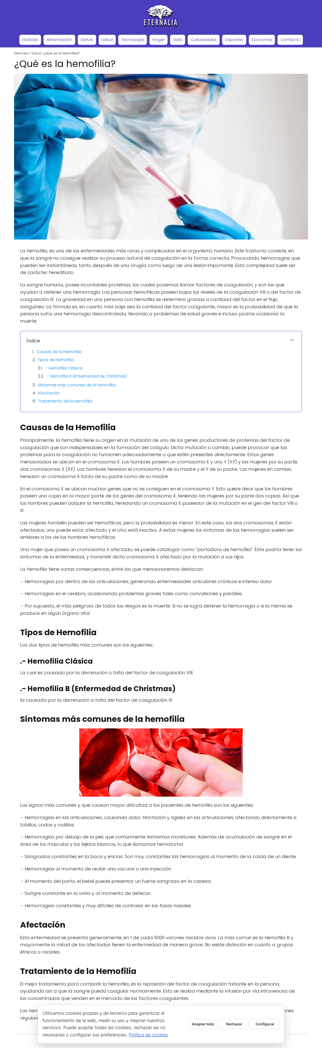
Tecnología (132, 40)
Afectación (49, 393)
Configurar (265, 1024)
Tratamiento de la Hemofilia (65, 401)
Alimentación (59, 40)
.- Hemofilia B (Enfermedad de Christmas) (86, 376)
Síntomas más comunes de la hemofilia (76, 385)
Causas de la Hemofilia (59, 352)
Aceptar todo (203, 1024)
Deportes (234, 40)
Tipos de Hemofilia (56, 360)
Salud (107, 40)
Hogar (158, 40)
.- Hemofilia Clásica (64, 368)
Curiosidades (204, 40)
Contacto (290, 40)
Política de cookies (148, 1034)
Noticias (30, 40)
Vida (177, 40)
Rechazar (234, 1024)
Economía (262, 40)
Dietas (87, 40)
